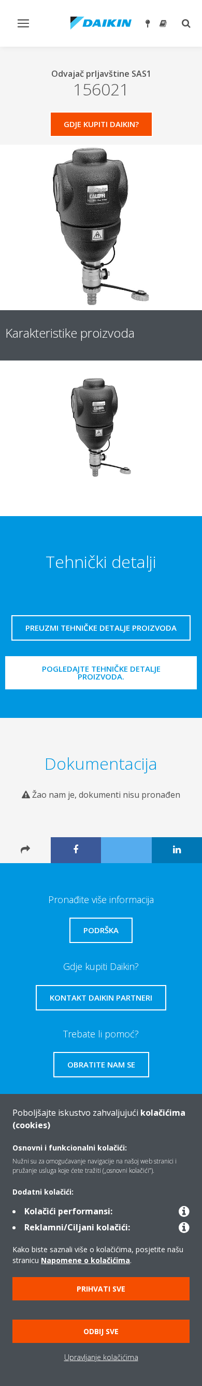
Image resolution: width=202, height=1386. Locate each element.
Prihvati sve (101, 1289)
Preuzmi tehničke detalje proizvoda (101, 627)
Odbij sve (101, 1331)
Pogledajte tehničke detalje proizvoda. (101, 672)
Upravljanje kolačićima (101, 1357)
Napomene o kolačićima (85, 1260)
